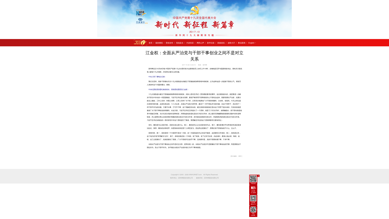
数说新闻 (241, 42)
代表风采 (190, 42)
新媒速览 (221, 42)
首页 (150, 42)
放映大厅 (231, 42)
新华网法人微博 (253, 191)
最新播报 (159, 42)
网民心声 (200, 42)
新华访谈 (210, 42)
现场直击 (179, 42)
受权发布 (169, 42)
